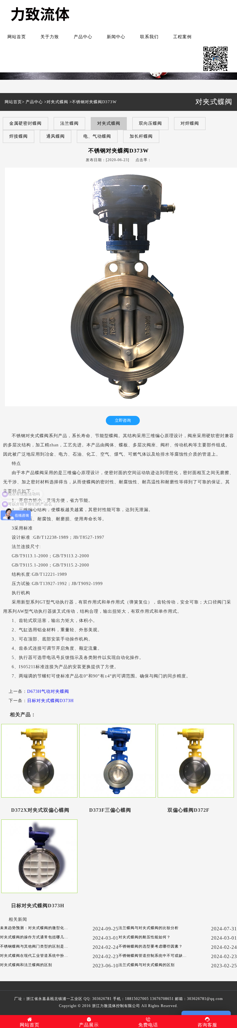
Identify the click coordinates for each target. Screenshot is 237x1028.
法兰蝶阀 (69, 123)
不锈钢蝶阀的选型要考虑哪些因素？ (150, 946)
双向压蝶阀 (150, 123)
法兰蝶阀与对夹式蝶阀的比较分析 (148, 928)
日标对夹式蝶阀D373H (50, 700)
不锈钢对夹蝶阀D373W (94, 102)
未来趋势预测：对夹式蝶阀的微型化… (34, 928)
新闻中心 (116, 37)
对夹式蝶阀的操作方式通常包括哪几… (34, 937)
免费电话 (148, 1024)
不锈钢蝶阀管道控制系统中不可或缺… (152, 955)
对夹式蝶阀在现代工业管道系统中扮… (34, 955)
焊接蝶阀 (18, 136)
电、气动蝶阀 (97, 136)
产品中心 (83, 37)
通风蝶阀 (55, 136)
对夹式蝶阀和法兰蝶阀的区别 (26, 965)
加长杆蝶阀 (141, 136)
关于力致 (49, 37)
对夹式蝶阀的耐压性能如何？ (144, 937)
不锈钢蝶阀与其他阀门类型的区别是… (34, 946)
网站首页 (16, 37)
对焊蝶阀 (190, 123)
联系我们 (149, 37)
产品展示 (89, 1024)
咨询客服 (207, 1024)
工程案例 (182, 37)
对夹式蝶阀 (57, 102)
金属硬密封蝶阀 (25, 123)
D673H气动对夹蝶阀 (48, 691)
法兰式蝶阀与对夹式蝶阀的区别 (146, 965)
